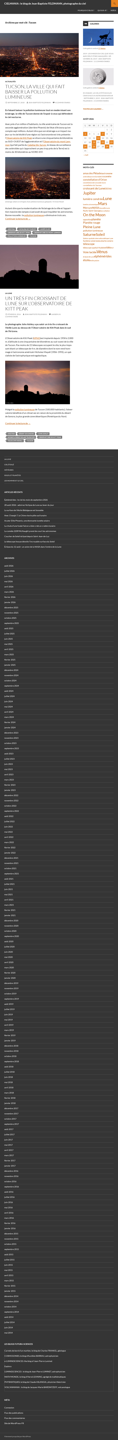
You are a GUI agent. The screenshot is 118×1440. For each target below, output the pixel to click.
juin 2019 (8, 1014)
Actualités (10, 81)
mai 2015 (8, 1270)
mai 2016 (8, 1207)
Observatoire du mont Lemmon (47, 232)
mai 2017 (8, 1145)
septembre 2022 (11, 811)
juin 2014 (8, 1327)
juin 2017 (8, 1139)
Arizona (11, 229)
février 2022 (9, 847)
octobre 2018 (10, 1056)
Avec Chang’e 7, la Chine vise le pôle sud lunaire (25, 515)
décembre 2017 (11, 1108)
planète (96, 219)
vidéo (108, 247)
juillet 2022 (9, 821)
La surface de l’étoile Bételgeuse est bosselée (23, 510)
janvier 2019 (10, 1040)
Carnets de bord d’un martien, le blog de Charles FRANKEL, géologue (35, 1350)
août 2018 (8, 1066)
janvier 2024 (10, 727)
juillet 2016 (9, 1197)
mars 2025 (9, 654)
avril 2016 (8, 1212)
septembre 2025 (11, 623)
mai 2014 (8, 1332)
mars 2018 (9, 1092)
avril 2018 (8, 1087)
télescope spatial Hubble (94, 247)
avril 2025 (8, 649)
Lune (107, 198)
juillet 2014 (9, 1322)
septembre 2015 (11, 1249)
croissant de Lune (94, 188)
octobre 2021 (10, 868)
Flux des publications (13, 1413)
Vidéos (113, 10)
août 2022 (8, 816)
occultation (105, 211)
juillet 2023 (9, 759)
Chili (102, 177)
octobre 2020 (10, 931)
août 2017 (8, 1129)
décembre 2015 (11, 1233)
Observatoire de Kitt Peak (19, 138)
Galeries (94, 23)
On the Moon (94, 214)
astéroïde (86, 177)
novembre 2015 (11, 1239)
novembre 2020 (11, 925)
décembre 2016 (11, 1171)
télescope (89, 244)
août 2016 (8, 1192)
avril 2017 (8, 1150)
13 (98, 138)
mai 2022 (8, 832)
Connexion (9, 1407)
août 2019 (8, 1004)
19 (94, 142)
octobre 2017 (10, 1119)
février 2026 (9, 597)
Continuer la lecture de (18, 218)
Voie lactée (90, 252)
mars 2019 (9, 1030)
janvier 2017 (10, 1165)
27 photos (101, 48)
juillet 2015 (9, 1259)
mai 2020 (8, 957)
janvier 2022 (10, 852)
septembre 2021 (11, 873)
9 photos (101, 88)
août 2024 (8, 691)
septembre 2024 (11, 685)
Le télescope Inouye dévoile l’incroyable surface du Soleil (29, 541)
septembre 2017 (11, 1124)
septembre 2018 (11, 1061)
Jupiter (89, 192)
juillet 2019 (9, 1009)
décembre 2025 (11, 607)
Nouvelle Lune (104, 208)
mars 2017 (9, 1155)
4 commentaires (62, 102)
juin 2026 (8, 576)
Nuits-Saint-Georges (92, 210)
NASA (95, 207)
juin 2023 (8, 764)
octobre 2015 (10, 1244)
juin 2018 (8, 1077)
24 (85, 146)
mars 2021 (9, 905)
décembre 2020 (11, 920)
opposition (87, 219)
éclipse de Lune (88, 257)
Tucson (33, 236)
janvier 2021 (10, 915)
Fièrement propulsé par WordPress (17, 1436)
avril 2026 (8, 586)
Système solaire (90, 241)
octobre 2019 (10, 993)
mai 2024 (8, 706)
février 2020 (9, 972)
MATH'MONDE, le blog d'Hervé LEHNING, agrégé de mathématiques (35, 1377)
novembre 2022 (11, 800)
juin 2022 (8, 826)
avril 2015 (8, 1275)
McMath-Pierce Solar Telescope (21, 437)
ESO (107, 188)
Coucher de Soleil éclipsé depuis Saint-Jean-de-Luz (26, 536)
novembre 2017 (11, 1113)
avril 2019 (8, 1025)
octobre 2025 (10, 618)
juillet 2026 (9, 571)
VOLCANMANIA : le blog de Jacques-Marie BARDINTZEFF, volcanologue (37, 1387)
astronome (107, 173)
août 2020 (8, 941)
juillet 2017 (9, 1134)
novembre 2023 (11, 738)
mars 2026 (9, 592)
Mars (102, 203)
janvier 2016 (10, 1228)
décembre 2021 (11, 858)
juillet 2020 (9, 946)
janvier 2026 (10, 602)
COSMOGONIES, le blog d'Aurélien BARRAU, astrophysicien (31, 1356)
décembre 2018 (11, 1045)
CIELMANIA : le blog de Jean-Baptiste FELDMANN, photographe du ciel (45, 3)
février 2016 (9, 1223)
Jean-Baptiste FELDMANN (39, 102)
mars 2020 (9, 967)
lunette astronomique (90, 204)
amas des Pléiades (92, 173)
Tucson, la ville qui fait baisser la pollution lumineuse (35, 91)
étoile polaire (94, 260)
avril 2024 (8, 712)
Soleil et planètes (12, 475)
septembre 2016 (11, 1186)
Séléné (99, 241)
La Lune (8, 293)
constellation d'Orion (95, 179)
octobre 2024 (10, 680)
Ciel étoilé (9, 464)
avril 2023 (8, 774)
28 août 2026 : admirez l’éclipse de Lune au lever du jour (29, 505)
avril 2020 (8, 962)
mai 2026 (8, 581)
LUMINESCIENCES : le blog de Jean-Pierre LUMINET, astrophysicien (34, 1371)
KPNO (36, 338)
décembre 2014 (11, 1296)
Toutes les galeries (93, 109)
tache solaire (107, 241)
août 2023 (8, 753)
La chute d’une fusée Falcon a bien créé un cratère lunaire (29, 526)
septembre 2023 (11, 748)
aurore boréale (95, 177)
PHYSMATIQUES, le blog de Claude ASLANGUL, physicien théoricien (35, 1382)
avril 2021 (8, 899)
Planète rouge (91, 222)
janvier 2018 (10, 1103)
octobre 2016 (10, 1181)
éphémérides (103, 256)
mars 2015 (9, 1280)
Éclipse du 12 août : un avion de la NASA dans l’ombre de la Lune (32, 547)
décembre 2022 (11, 795)
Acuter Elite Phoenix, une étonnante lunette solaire (27, 520)
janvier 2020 (10, 978)
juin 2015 (8, 1265)
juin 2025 (8, 639)
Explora (7, 1366)
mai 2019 (8, 1019)
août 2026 (8, 565)
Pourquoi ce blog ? (86, 10)
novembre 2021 (11, 863)
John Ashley (43, 434)
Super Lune (109, 238)
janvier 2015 (10, 1291)
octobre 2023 (10, 743)
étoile (86, 260)
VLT (112, 248)
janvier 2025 (10, 665)
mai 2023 (8, 769)
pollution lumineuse (34, 215)
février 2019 (9, 1035)
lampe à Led (45, 229)
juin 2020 (8, 952)
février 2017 (9, 1160)
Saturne (89, 234)
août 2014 (8, 1317)
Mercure (87, 207)
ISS (110, 188)
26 (94, 146)
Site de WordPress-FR (14, 1423)
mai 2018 (8, 1082)
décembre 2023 (11, 732)
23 (111, 142)
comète (107, 176)
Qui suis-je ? (102, 10)
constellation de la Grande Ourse (94, 183)
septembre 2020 (11, 936)
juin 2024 (8, 701)
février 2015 (9, 1285)
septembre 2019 (11, 999)
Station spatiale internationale (94, 238)
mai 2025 (8, 644)
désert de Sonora (26, 434)
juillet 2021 (9, 884)
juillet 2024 (9, 696)
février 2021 (9, 910)
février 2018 (9, 1098)
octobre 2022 (10, 805)
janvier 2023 (10, 790)
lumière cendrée (93, 199)
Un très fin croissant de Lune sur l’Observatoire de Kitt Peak (38, 303)
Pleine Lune (92, 227)
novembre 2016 (11, 1176)
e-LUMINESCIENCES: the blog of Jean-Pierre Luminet (28, 1361)
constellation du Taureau (92, 185)
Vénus (102, 251)
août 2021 (8, 879)
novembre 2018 (11, 1051)
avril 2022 (8, 837)
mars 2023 (9, 779)
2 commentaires (101, 101)
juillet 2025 (9, 633)
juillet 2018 (9, 1072)
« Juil (86, 155)
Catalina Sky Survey (27, 229)
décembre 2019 (11, 983)
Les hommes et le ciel (13, 481)
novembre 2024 (11, 675)
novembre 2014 (11, 1301)
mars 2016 (9, 1218)
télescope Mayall (15, 441)
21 (103, 142)
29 (107, 146)
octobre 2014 (10, 1306)
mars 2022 (9, 842)
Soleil (100, 234)
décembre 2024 (11, 670)
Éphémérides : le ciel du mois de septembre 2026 (26, 500)
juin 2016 (8, 1202)
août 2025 (8, 628)
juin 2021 (8, 889)
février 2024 (9, 722)
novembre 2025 (11, 612)
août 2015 (8, 1254)
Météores (8, 470)
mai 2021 (8, 894)
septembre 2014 (11, 1312)
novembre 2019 (11, 988)
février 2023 (9, 785)
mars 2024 (9, 717)
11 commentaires (102, 61)
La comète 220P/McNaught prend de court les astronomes (30, 531)
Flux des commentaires (14, 1418)
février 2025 (9, 659)
